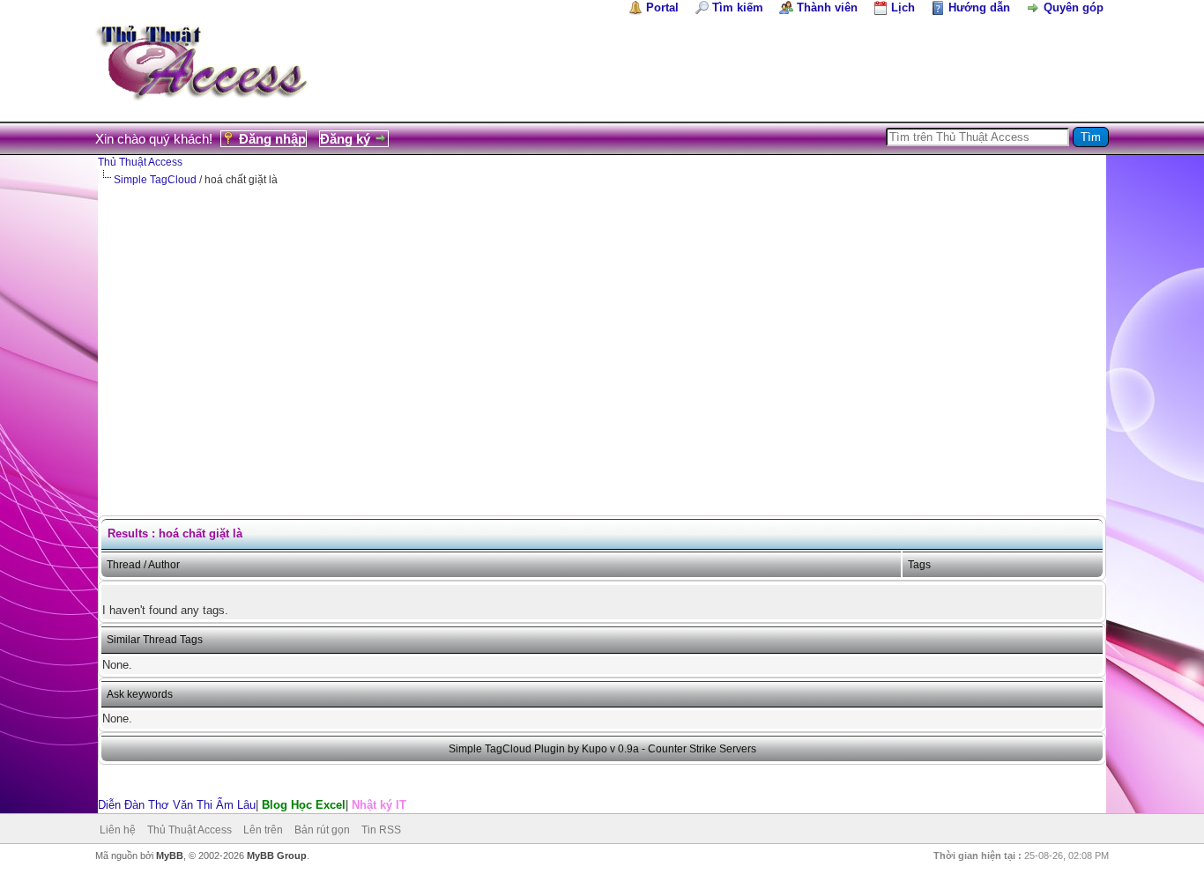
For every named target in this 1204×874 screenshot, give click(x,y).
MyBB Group (277, 855)
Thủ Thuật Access (140, 162)
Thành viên (827, 7)
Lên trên (263, 830)
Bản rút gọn (322, 830)
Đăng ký (345, 138)
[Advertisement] (602, 319)
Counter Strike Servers (702, 749)
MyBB (169, 855)
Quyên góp (1074, 7)
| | (252, 804)
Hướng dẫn (979, 7)
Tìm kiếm (737, 7)
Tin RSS (381, 830)
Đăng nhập (272, 138)
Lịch (903, 7)
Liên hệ (118, 830)
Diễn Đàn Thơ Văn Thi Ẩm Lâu (177, 804)
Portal (662, 7)
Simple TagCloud (155, 180)
